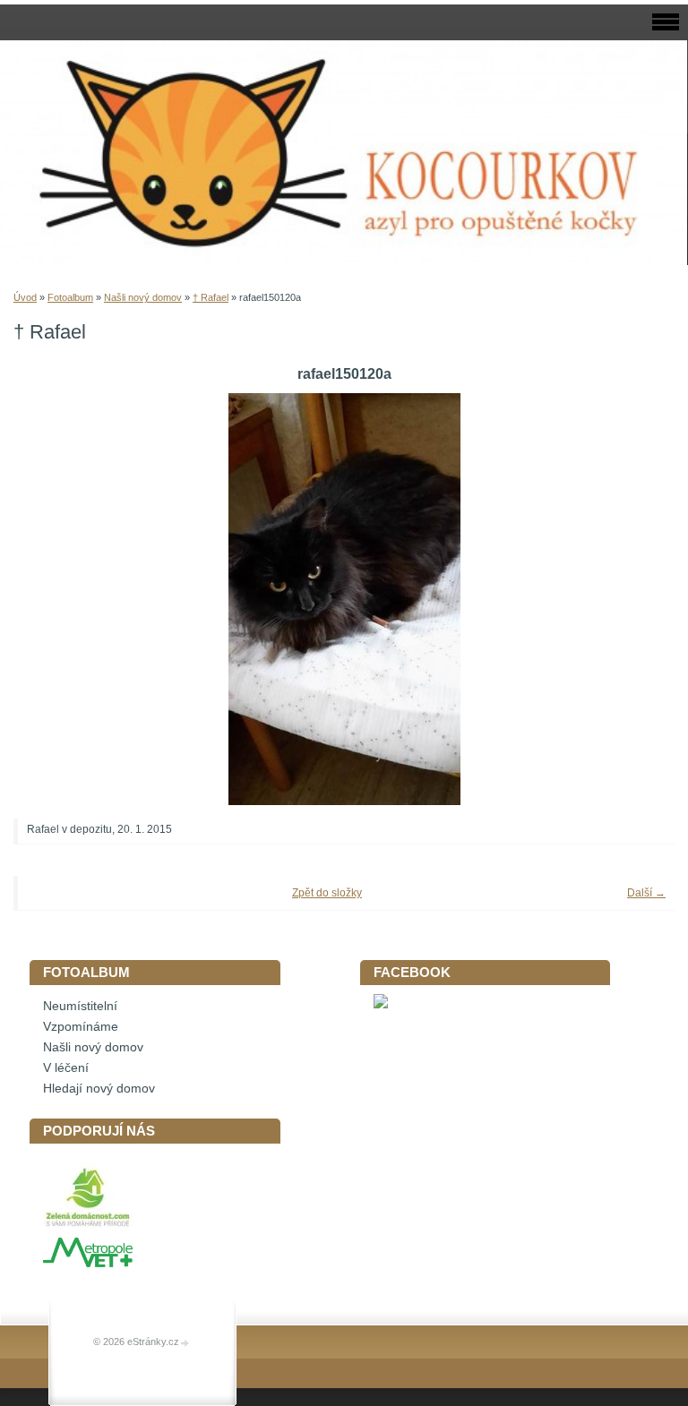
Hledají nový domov (99, 1088)
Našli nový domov (143, 297)
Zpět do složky (327, 893)
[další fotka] (636, 599)
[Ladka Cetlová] (381, 1004)
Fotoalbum (70, 297)
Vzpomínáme (80, 1026)
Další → (646, 893)
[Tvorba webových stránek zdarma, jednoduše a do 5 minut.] (185, 1343)
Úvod (25, 297)
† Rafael (210, 297)
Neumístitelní (80, 1006)
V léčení (66, 1068)
